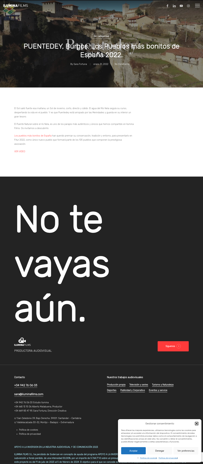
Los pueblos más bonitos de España (33, 135)
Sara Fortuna (80, 64)
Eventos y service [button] (158, 390)
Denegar (159, 450)
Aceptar (133, 450)
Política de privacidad (168, 458)
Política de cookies (148, 458)
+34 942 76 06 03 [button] (25, 385)
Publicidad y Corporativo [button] (132, 390)
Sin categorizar (101, 36)
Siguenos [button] (170, 346)
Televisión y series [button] (138, 384)
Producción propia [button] (116, 384)
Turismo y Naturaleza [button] (163, 384)
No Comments (122, 64)
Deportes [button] (111, 390)
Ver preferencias (185, 450)
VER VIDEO (19, 151)
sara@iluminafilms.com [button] (28, 394)
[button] (196, 423)
